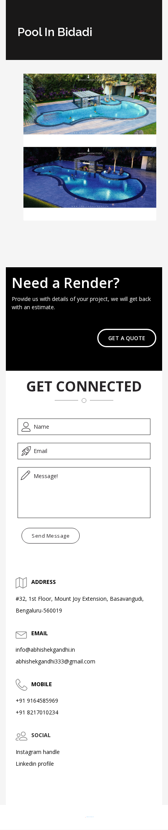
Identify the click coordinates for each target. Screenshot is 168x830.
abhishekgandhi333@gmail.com (55, 661)
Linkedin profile (35, 763)
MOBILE (41, 684)
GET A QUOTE (126, 338)
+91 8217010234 (37, 712)
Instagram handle (38, 752)
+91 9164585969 (37, 700)
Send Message (51, 535)
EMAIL (39, 633)
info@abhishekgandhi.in (45, 649)
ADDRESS (43, 581)
